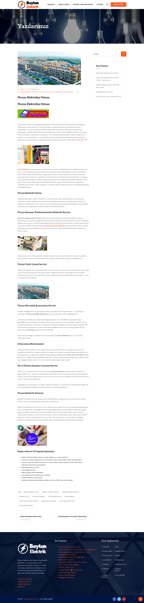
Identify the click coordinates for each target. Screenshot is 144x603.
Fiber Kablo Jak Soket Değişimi (69, 565)
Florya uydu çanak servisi (67, 501)
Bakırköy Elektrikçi (25, 92)
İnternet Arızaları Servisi (83, 4)
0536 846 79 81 (118, 4)
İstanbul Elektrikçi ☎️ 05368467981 (71, 570)
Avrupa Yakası (63, 4)
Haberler (45, 92)
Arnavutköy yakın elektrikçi (67, 572)
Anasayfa (51, 4)
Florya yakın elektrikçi (26, 505)
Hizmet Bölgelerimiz (55, 92)
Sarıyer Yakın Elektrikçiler (67, 575)
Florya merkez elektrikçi (48, 501)
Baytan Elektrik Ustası (31, 599)
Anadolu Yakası (120, 551)
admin (22, 89)
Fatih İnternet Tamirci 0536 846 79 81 (109, 96)
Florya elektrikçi (69, 496)
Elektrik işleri (119, 560)
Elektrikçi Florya (24, 496)
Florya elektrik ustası (54, 496)
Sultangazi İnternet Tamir (104, 92)
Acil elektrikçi (107, 560)
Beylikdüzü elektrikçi (24, 581)
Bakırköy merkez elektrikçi (50, 492)
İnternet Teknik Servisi (66, 567)
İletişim (99, 4)
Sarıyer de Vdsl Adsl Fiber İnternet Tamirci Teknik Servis (77, 549)
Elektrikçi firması (37, 92)
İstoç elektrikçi (120, 575)
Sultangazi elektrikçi (24, 579)
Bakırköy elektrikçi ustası (31, 492)
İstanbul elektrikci (68, 92)
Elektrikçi (21, 587)
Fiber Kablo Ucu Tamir (66, 560)
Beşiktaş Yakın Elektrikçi (66, 577)
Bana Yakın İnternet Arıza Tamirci (107, 73)
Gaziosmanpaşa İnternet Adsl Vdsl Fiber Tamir (74, 552)
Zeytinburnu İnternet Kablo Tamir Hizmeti (73, 562)
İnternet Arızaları (117, 570)
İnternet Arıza (107, 555)
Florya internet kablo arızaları (28, 501)
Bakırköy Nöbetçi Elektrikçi (70, 492)
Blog (116, 547)
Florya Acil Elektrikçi (39, 496)
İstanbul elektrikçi (23, 584)
